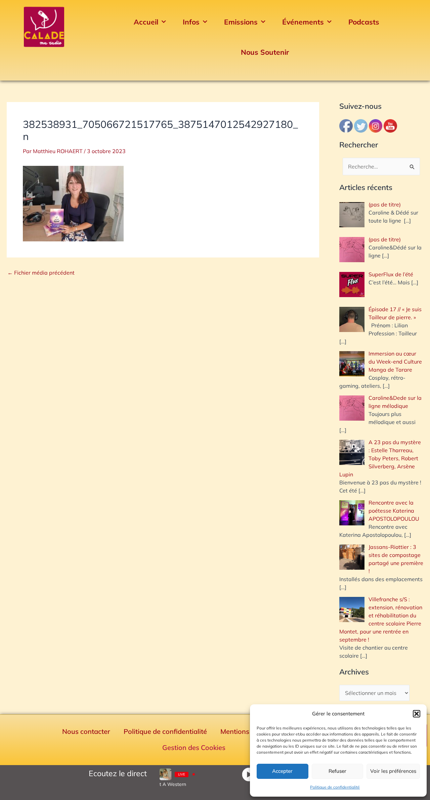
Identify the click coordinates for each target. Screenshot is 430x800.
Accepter (282, 771)
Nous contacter (86, 731)
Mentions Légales (247, 731)
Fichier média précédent (41, 272)
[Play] (248, 774)
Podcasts (363, 21)
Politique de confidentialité (335, 787)
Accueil (146, 21)
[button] (416, 713)
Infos (191, 21)
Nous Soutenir (265, 52)
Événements (303, 21)
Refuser (337, 771)
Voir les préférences (393, 771)
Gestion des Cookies (193, 747)
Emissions (241, 21)
